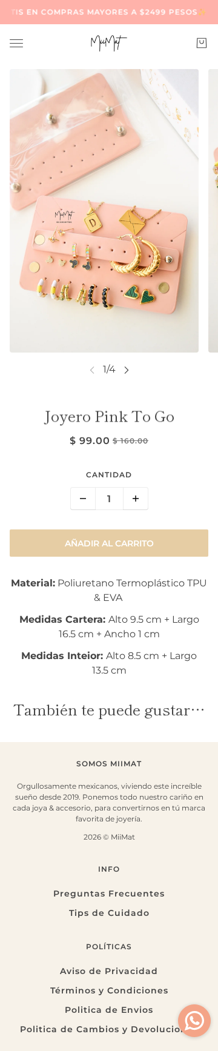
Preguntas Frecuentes (109, 893)
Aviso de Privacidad (109, 971)
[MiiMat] (109, 43)
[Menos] (83, 498)
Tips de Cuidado (109, 912)
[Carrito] (201, 43)
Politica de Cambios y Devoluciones (109, 1029)
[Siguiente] (126, 370)
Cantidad (109, 474)
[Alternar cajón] (16, 43)
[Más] (135, 498)
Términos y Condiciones (109, 990)
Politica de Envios (109, 1009)
